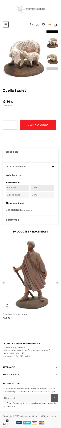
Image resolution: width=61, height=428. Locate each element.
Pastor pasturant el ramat (15, 314)
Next (52, 31)
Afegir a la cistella (38, 125)
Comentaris (12, 220)
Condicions (12, 210)
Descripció (12, 152)
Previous (52, 68)
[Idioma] (49, 24)
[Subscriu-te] (54, 398)
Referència (12, 175)
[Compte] (38, 24)
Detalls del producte (17, 166)
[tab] (30, 152)
